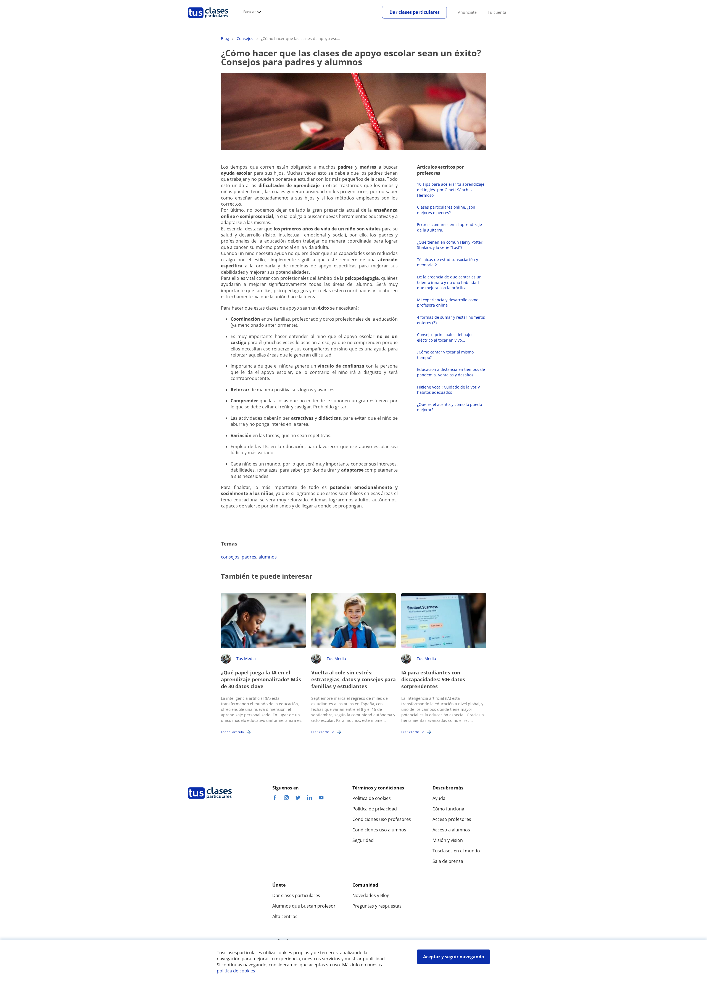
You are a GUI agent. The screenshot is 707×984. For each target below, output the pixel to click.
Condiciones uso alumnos (379, 830)
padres (249, 557)
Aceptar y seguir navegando (453, 957)
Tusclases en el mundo (456, 851)
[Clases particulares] (208, 19)
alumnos (267, 557)
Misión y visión (447, 840)
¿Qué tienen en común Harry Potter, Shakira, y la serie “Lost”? (450, 245)
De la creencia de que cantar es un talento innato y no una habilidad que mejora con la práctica (449, 282)
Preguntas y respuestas (377, 906)
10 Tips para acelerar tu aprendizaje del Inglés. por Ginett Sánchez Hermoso (450, 190)
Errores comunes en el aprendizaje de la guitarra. (449, 227)
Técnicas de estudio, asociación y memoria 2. (447, 262)
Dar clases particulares (414, 12)
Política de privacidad (374, 809)
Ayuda (438, 798)
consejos (230, 557)
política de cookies (236, 971)
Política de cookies (371, 798)
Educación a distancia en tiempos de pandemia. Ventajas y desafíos (451, 372)
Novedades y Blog (370, 895)
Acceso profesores (451, 819)
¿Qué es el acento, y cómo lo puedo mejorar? (449, 407)
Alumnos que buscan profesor (304, 906)
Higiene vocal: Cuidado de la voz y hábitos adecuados (448, 389)
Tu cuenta (497, 12)
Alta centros (284, 916)
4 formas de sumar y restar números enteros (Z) (451, 320)
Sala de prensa (447, 861)
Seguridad (363, 840)
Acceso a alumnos (451, 830)
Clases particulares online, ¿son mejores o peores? (446, 209)
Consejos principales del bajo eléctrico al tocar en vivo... (444, 337)
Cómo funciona (448, 809)
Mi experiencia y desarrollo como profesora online (447, 302)
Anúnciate (467, 12)
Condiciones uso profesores (381, 819)
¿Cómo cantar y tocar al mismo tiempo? (445, 354)
